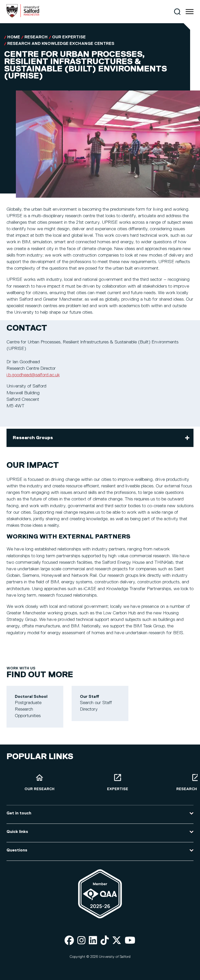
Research (36, 37)
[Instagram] (81, 941)
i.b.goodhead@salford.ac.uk (33, 375)
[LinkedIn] (93, 941)
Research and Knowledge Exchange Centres (60, 44)
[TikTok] (105, 941)
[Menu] (189, 11)
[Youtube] (130, 941)
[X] (116, 941)
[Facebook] (69, 941)
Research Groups (33, 437)
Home (13, 37)
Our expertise (69, 37)
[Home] (23, 16)
